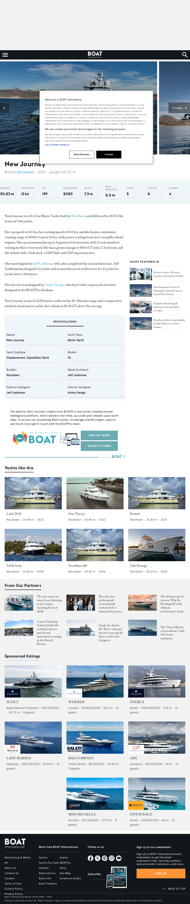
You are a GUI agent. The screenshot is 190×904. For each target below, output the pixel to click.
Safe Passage (138, 565)
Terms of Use (13, 883)
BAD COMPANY (81, 758)
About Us (11, 868)
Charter (44, 868)
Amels (134, 708)
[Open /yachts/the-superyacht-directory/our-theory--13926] (95, 493)
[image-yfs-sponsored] (12, 696)
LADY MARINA (18, 758)
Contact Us (12, 873)
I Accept (108, 154)
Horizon (73, 820)
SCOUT (12, 702)
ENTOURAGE (141, 814)
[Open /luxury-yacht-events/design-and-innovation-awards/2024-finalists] (141, 307)
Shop (63, 868)
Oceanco (136, 764)
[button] (4, 108)
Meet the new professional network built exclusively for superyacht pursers (110, 603)
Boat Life (45, 878)
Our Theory (76, 514)
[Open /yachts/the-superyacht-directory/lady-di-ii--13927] (33, 493)
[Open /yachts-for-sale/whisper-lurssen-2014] (95, 681)
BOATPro (65, 862)
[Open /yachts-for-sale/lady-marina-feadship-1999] (33, 738)
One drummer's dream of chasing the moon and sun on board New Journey (167, 291)
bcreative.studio (70, 878)
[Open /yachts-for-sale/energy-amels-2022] (156, 681)
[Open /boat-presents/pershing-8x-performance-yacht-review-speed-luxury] (142, 603)
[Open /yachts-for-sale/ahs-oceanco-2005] (156, 738)
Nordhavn (26, 172)
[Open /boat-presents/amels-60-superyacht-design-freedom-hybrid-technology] (80, 628)
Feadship (12, 764)
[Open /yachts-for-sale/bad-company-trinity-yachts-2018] (95, 738)
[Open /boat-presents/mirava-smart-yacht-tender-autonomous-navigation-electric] (19, 603)
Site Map (65, 873)
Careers (10, 878)
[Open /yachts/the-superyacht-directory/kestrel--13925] (156, 493)
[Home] (95, 55)
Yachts (43, 857)
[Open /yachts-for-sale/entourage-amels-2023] (156, 794)
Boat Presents (48, 883)
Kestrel (135, 514)
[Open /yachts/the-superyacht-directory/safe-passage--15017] (156, 545)
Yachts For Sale (49, 862)
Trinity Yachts (77, 764)
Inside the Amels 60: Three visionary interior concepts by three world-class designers (111, 632)
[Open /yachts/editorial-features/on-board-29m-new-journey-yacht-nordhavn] (141, 290)
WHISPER (76, 702)
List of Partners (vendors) (57, 144)
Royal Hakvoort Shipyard (22, 708)
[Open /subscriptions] (113, 878)
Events (64, 857)
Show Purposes (81, 154)
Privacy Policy (14, 894)
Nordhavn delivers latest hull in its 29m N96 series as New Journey (169, 323)
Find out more (99, 435)
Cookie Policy (14, 888)
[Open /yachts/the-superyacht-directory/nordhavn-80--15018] (95, 545)
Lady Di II (13, 514)
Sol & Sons (14, 565)
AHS (133, 758)
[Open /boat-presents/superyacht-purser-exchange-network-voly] (80, 603)
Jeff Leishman (43, 263)
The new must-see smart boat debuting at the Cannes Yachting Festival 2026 (49, 603)
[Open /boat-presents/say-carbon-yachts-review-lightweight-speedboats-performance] (142, 628)
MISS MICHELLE (82, 814)
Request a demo (99, 446)
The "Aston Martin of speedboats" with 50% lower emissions (172, 632)
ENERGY (137, 702)
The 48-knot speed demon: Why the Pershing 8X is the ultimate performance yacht (172, 603)
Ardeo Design (54, 285)
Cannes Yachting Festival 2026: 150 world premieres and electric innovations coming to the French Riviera (49, 633)
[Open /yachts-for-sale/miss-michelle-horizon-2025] (95, 794)
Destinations (47, 873)
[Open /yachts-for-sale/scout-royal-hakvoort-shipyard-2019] (33, 681)
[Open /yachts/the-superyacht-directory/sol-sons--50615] (33, 545)
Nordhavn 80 (77, 565)
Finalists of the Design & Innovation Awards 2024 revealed (166, 307)
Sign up (161, 873)
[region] (96, 127)
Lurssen (73, 708)
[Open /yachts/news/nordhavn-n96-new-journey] (141, 323)
